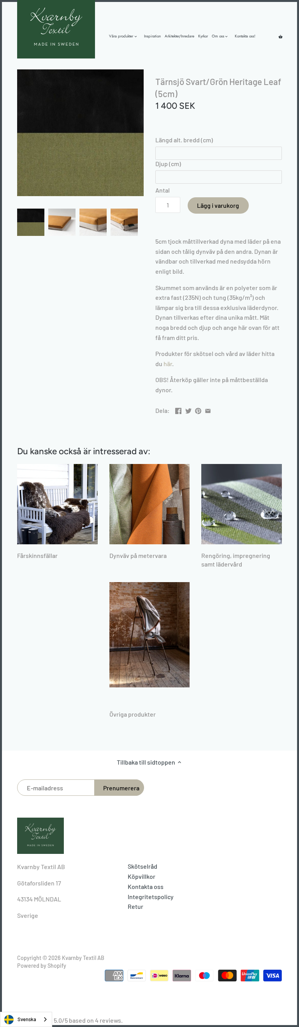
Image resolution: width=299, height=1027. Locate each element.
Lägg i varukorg (218, 205)
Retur (135, 906)
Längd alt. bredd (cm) (184, 139)
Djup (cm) (168, 163)
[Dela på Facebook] (178, 409)
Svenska (27, 1019)
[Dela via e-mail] (208, 409)
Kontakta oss (146, 886)
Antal (162, 190)
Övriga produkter (132, 714)
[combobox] (26, 1019)
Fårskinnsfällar (37, 555)
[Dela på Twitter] (188, 409)
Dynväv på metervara (138, 555)
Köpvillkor (141, 876)
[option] (30, 222)
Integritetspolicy (151, 896)
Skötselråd (142, 866)
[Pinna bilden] (198, 409)
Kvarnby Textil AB (83, 957)
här (168, 363)
